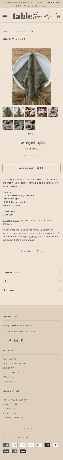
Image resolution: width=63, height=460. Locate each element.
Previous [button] (8, 77)
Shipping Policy (11, 413)
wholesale (9, 381)
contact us (9, 359)
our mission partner (15, 363)
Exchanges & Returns (15, 400)
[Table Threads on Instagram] (16, 341)
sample (33, 236)
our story (9, 368)
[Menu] (5, 15)
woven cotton (24, 31)
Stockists (8, 376)
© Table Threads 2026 (15, 437)
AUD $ (29, 429)
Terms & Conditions (14, 417)
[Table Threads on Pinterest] (22, 341)
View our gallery (11, 220)
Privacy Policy (11, 404)
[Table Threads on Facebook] (10, 341)
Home (6, 31)
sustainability (11, 372)
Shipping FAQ (10, 408)
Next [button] (54, 77)
